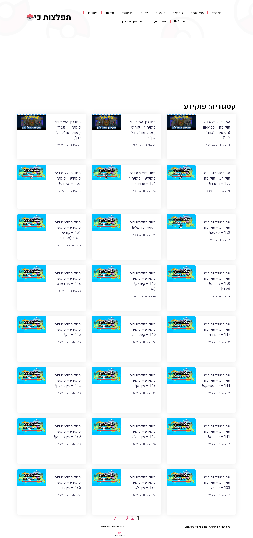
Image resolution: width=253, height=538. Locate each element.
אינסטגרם (127, 13)
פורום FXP (180, 21)
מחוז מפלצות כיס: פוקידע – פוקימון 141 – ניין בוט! (216, 431)
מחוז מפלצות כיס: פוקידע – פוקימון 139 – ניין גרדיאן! (67, 431)
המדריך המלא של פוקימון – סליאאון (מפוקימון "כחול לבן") (216, 129)
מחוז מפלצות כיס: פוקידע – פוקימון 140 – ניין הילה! (142, 431)
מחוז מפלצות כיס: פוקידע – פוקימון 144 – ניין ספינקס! (216, 380)
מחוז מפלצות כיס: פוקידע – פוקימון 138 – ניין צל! (216, 482)
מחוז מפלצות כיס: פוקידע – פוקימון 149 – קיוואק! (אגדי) (142, 281)
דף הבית (217, 13)
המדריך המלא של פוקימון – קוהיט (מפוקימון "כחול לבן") (142, 129)
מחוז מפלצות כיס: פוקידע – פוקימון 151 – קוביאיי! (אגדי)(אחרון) (67, 230)
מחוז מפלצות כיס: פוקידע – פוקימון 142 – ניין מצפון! (67, 380)
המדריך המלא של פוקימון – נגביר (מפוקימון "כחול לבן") (67, 129)
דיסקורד (92, 13)
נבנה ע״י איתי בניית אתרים (113, 526)
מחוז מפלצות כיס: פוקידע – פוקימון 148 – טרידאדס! (67, 278)
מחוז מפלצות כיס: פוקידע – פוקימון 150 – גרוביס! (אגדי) (216, 281)
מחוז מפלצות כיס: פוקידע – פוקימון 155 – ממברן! (216, 178)
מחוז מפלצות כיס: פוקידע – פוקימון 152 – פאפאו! (216, 227)
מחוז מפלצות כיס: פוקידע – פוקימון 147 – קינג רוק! (216, 329)
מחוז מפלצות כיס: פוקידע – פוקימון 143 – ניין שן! (142, 380)
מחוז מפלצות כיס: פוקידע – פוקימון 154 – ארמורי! (142, 178)
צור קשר (178, 13)
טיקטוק (109, 13)
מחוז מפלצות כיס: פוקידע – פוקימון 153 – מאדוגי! (67, 178)
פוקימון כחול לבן (132, 21)
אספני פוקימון (158, 21)
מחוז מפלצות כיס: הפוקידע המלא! (142, 225)
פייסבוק (160, 13)
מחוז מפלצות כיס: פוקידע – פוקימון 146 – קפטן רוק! (142, 329)
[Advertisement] (126, 66)
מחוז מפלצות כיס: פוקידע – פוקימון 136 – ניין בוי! (67, 482)
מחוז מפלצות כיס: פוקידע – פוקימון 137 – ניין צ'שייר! (142, 482)
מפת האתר (197, 13)
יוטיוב (144, 13)
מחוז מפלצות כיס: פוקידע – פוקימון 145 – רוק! (67, 329)
